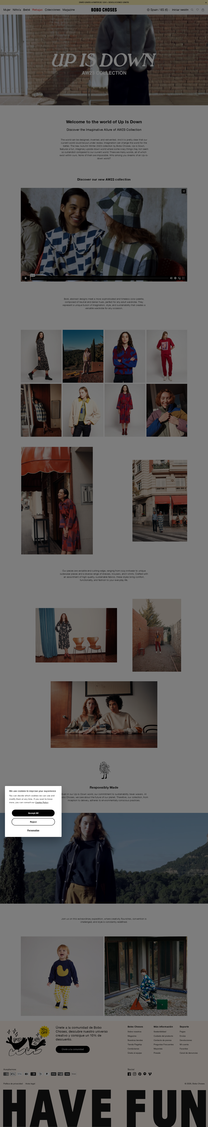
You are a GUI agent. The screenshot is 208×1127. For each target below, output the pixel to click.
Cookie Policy (41, 802)
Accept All (33, 813)
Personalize (33, 830)
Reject (33, 822)
